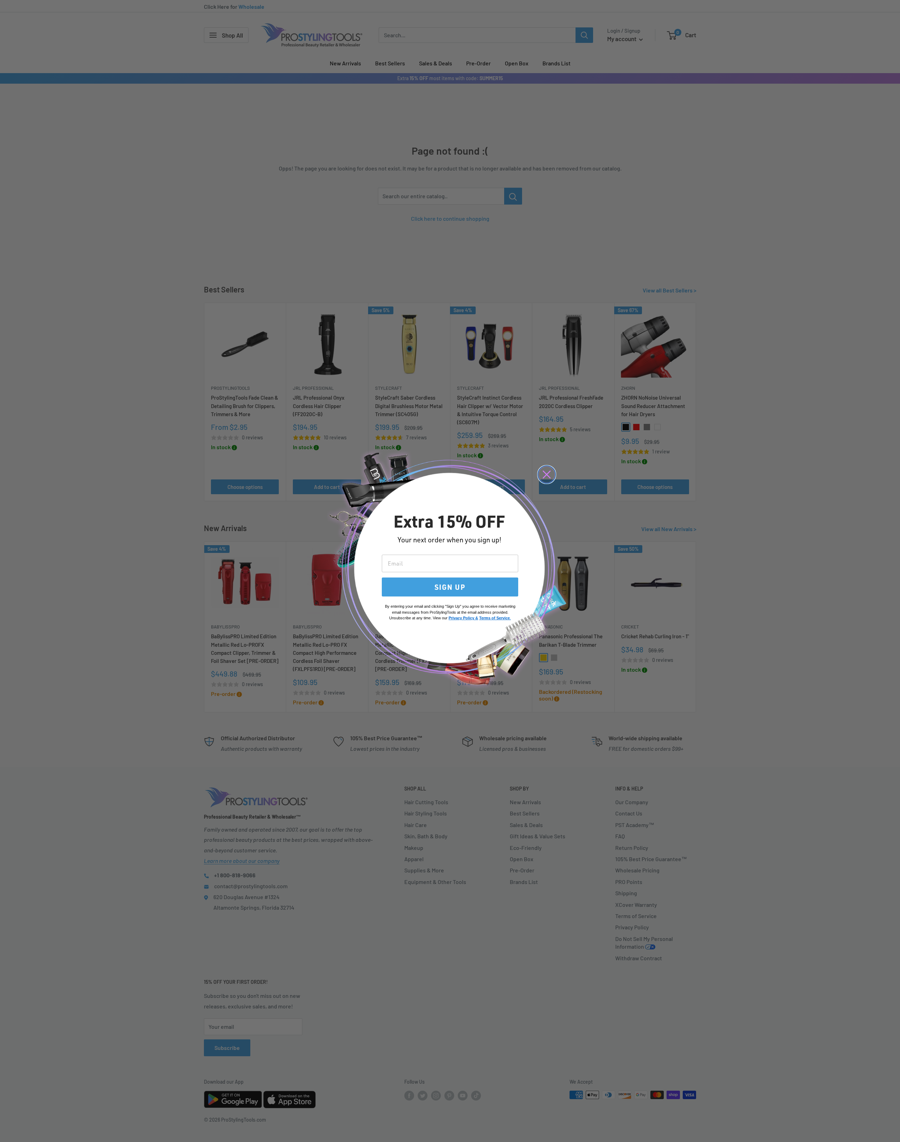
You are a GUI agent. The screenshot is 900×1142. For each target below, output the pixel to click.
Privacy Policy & (463, 618)
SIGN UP (450, 587)
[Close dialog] (546, 474)
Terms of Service (494, 618)
